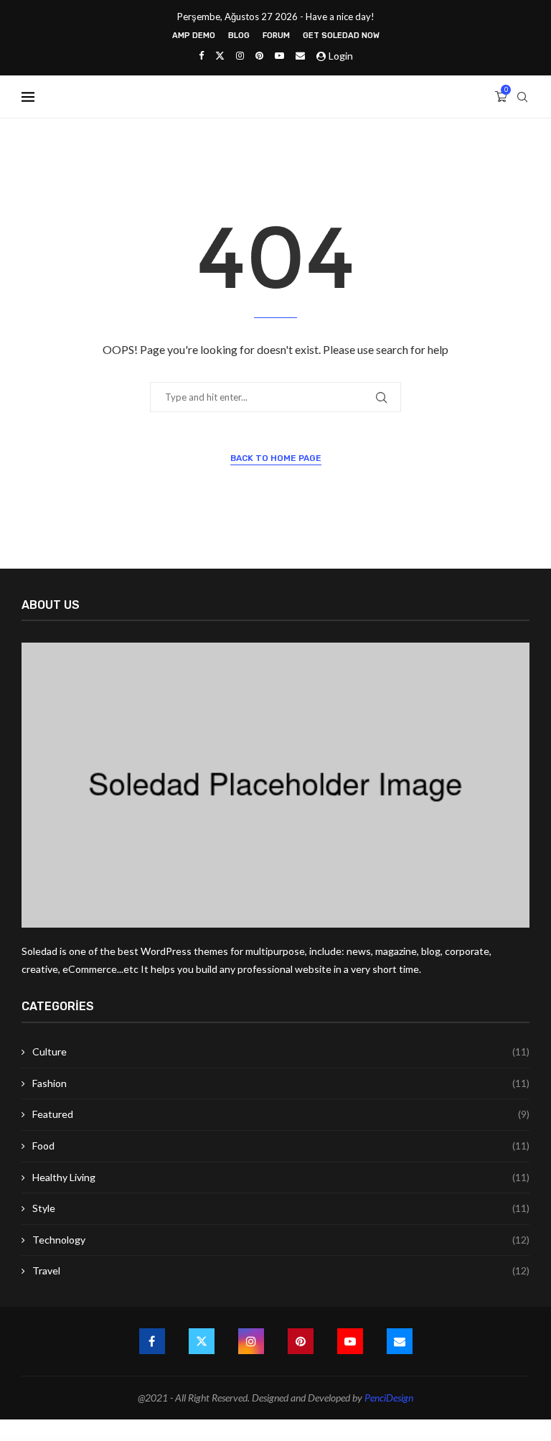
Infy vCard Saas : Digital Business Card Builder (231, 1438)
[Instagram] (240, 55)
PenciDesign (388, 1397)
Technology (280, 1240)
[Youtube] (279, 55)
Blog (239, 35)
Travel (280, 1270)
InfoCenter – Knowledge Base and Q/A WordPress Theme (102, 1438)
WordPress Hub (76, 1438)
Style (280, 1208)
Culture (280, 1051)
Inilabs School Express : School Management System (392, 1438)
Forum (276, 35)
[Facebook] (201, 55)
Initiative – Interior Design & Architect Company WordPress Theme (433, 1438)
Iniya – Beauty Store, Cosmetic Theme (469, 1438)
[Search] (522, 97)
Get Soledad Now (341, 35)
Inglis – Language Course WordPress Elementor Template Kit (314, 1438)
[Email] (300, 55)
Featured (280, 1114)
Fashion (280, 1083)
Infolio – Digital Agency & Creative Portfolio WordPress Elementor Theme (145, 1438)
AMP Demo (193, 35)
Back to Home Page (275, 458)
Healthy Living (280, 1177)
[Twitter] (220, 55)
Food (280, 1145)
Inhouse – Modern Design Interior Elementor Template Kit (354, 1438)
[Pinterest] (259, 55)
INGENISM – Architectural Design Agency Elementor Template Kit (270, 1438)
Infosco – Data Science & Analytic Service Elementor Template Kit (193, 1438)
